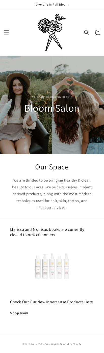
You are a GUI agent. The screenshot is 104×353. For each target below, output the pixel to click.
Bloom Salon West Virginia (45, 344)
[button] (6, 32)
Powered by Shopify (70, 344)
